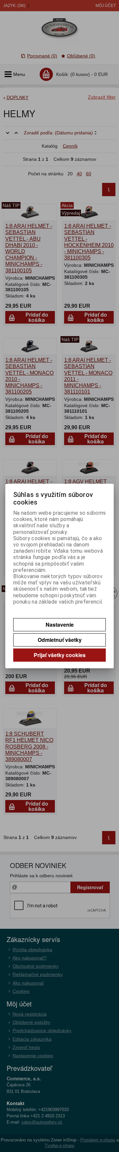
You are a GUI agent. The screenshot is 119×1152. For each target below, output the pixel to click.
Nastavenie (60, 624)
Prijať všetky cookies (60, 655)
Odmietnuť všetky (60, 640)
